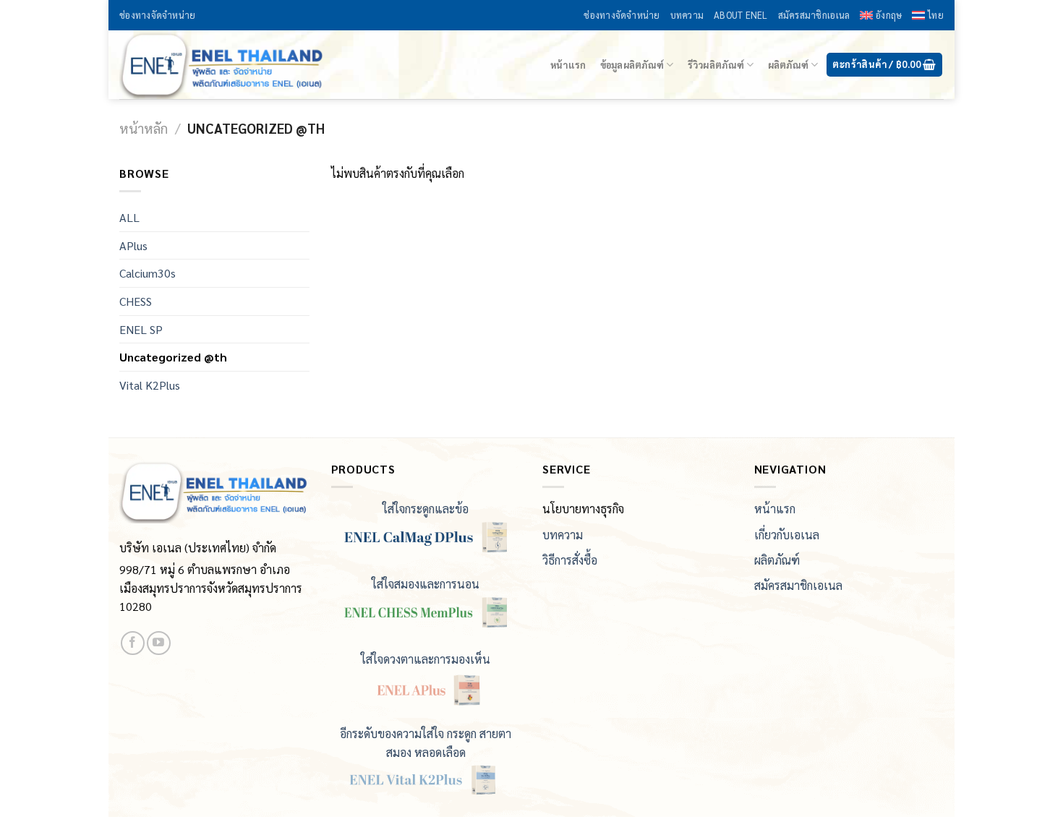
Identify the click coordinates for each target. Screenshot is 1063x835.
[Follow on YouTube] (159, 643)
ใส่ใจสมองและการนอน (425, 583)
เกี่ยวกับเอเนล (786, 534)
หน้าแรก (568, 65)
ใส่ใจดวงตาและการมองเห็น (425, 659)
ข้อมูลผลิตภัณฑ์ (632, 65)
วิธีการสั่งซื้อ (569, 560)
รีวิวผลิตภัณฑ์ (716, 65)
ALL (129, 217)
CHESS (135, 301)
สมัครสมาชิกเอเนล (814, 15)
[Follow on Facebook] (133, 643)
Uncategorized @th (173, 356)
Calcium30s (147, 273)
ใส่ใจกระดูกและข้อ (426, 508)
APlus (133, 245)
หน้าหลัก (143, 128)
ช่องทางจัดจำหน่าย (157, 15)
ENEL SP (141, 329)
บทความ (687, 15)
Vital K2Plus (149, 385)
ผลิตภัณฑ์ (788, 65)
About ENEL (741, 15)
